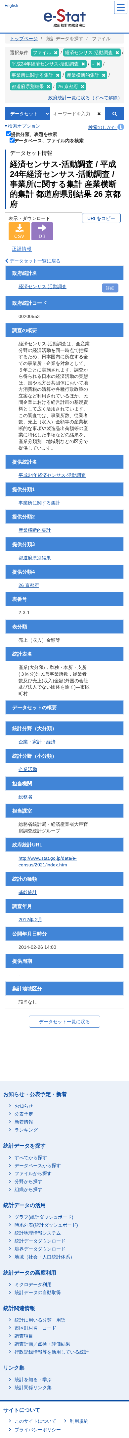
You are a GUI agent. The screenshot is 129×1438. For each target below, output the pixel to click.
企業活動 (28, 769)
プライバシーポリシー (38, 1429)
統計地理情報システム (38, 1233)
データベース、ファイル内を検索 (49, 140)
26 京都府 (29, 585)
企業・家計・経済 (37, 741)
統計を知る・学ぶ (33, 1379)
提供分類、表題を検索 (34, 134)
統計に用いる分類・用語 (40, 1320)
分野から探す (28, 1181)
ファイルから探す (33, 1173)
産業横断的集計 (35, 530)
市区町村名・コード (35, 1328)
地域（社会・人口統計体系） (45, 1257)
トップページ (24, 38)
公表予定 (24, 1114)
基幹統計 (28, 892)
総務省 (25, 797)
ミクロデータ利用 (33, 1284)
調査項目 (24, 1336)
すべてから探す (31, 1157)
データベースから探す (38, 1165)
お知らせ (24, 1106)
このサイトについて (35, 1421)
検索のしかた (102, 127)
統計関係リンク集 (33, 1387)
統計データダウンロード (40, 1241)
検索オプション (23, 126)
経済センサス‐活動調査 (42, 286)
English (11, 6)
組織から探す (28, 1189)
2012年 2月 (30, 919)
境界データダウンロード (40, 1249)
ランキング (26, 1130)
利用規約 (79, 1421)
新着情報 (24, 1122)
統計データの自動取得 (38, 1292)
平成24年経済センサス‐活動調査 (52, 475)
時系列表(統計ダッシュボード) (46, 1225)
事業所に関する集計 (39, 502)
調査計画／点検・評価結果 (42, 1344)
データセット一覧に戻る (34, 261)
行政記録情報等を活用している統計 (52, 1352)
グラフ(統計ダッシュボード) (44, 1217)
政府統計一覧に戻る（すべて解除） (85, 97)
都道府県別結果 (35, 557)
